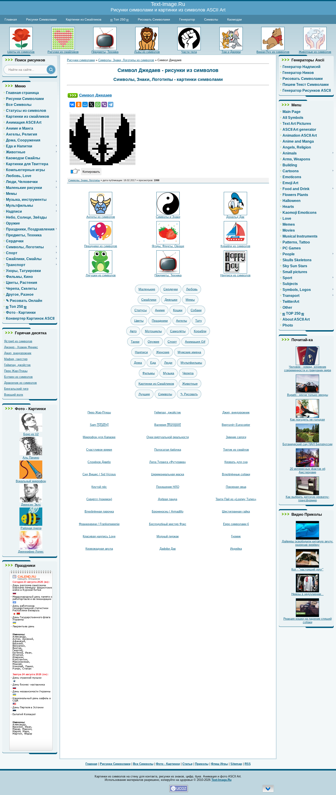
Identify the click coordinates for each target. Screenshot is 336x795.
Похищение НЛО (167, 487)
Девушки (171, 299)
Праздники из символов (100, 246)
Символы (211, 19)
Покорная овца (236, 487)
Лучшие (144, 394)
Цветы (139, 320)
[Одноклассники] (78, 104)
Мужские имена (189, 352)
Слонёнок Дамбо (99, 462)
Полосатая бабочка (167, 449)
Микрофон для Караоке (99, 437)
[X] (91, 104)
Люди (168, 362)
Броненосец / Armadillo (167, 511)
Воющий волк (13, 394)
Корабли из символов (235, 246)
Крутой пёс (99, 487)
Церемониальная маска (167, 474)
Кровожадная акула (99, 548)
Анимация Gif (195, 341)
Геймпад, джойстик (17, 365)
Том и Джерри (231, 52)
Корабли (200, 331)
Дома (138, 362)
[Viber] (104, 104)
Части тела (189, 52)
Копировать (91, 171)
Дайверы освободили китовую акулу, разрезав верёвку (307, 543)
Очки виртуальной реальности (168, 437)
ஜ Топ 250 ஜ (119, 19)
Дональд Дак (235, 217)
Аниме (160, 310)
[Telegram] (110, 104)
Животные (190, 383)
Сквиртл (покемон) (99, 499)
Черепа (188, 373)
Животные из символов (315, 52)
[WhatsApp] (98, 104)
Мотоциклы (153, 331)
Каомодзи (234, 19)
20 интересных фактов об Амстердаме (307, 470)
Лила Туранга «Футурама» (167, 462)
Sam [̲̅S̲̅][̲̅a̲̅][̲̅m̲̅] (99, 424)
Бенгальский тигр (16, 388)
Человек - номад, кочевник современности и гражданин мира (307, 368)
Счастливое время (99, 449)
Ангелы (181, 320)
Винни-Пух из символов (272, 52)
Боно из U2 (31, 434)
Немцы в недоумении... (307, 594)
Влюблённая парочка (99, 511)
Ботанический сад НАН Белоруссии (307, 444)
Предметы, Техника (104, 52)
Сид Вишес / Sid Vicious (99, 474)
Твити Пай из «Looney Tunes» (236, 499)
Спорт (172, 341)
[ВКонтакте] (72, 104)
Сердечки (170, 289)
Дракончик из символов (20, 382)
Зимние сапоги (236, 437)
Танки (135, 341)
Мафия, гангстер (15, 359)
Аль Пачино (31, 457)
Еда (153, 362)
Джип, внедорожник (17, 353)
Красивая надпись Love (99, 536)
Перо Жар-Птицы (15, 371)
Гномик (236, 536)
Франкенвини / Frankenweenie (99, 524)
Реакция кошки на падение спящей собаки (307, 620)
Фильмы (148, 373)
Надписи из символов (235, 275)
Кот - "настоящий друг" (307, 569)
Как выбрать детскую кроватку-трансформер (307, 498)
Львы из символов (147, 52)
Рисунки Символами (41, 19)
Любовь (191, 289)
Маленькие (147, 289)
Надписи (141, 352)
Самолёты (178, 331)
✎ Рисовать (189, 394)
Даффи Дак (168, 548)
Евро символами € (236, 524)
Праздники (160, 320)
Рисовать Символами (154, 19)
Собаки (196, 310)
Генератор (187, 19)
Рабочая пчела (31, 528)
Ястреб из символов (18, 341)
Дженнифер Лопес (31, 551)
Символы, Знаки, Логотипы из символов (126, 60)
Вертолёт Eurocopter (236, 424)
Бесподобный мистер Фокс (167, 524)
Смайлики (148, 299)
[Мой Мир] (85, 104)
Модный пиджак (168, 536)
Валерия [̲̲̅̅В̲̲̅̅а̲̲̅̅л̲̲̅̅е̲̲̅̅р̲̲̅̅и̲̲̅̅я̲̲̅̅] (167, 424)
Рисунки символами (81, 60)
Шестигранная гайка (236, 511)
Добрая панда (167, 499)
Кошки (177, 310)
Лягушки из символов (101, 275)
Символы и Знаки (168, 217)
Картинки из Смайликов (83, 19)
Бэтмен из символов (18, 377)
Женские (162, 352)
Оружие (153, 341)
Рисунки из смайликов (63, 52)
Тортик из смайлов (236, 449)
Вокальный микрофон (31, 481)
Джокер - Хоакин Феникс (21, 347)
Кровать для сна (236, 462)
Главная (11, 19)
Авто (133, 331)
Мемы (190, 299)
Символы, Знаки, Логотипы (84, 180)
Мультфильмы (191, 362)
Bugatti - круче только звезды (307, 395)
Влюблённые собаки (236, 474)
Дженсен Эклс (31, 504)
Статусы (140, 310)
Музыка (168, 373)
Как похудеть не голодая (307, 419)
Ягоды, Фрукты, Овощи (168, 246)
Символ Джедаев (95, 95)
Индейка (236, 548)
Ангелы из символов (100, 217)
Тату (198, 320)
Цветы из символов (21, 52)
